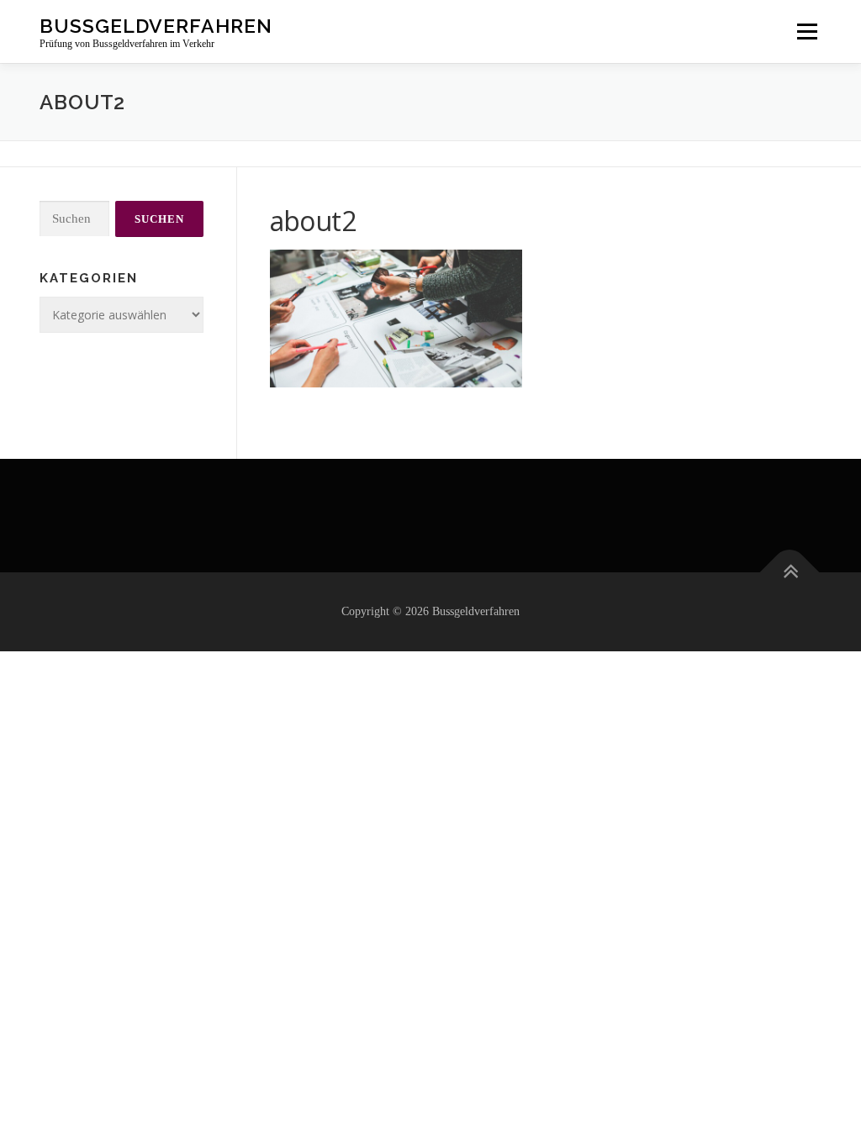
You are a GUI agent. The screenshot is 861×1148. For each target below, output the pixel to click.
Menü (806, 31)
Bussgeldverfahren (156, 25)
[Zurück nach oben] (790, 573)
